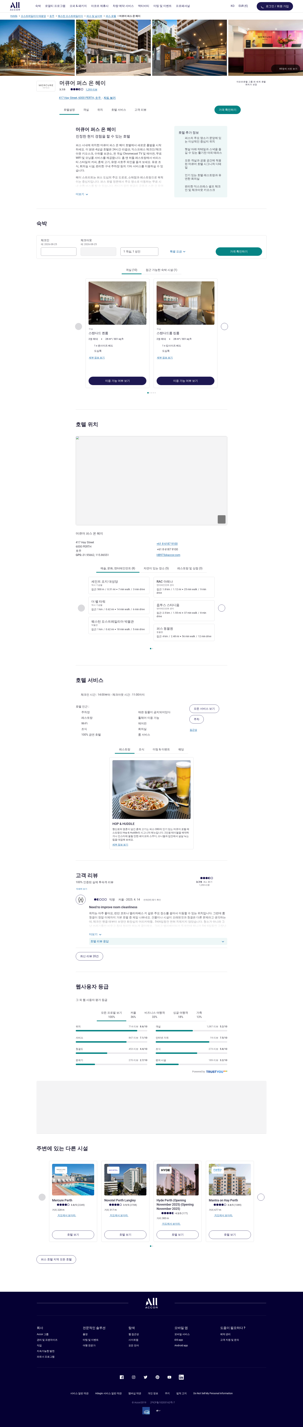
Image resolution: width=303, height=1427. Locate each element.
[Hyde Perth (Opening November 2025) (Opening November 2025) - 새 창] (178, 1179)
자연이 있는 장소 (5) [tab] (156, 568)
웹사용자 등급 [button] (92, 986)
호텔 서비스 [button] (89, 680)
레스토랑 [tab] (124, 749)
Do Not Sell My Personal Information (213, 1393)
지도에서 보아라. (66, 1215)
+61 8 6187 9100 (167, 543)
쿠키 (167, 1393)
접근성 (193, 729)
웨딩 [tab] (181, 749)
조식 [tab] (141, 749)
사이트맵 (133, 1339)
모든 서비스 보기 (204, 708)
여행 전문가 (89, 1345)
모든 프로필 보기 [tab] (111, 1015)
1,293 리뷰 (91, 89)
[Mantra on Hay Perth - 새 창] (230, 1179)
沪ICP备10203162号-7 (162, 1402)
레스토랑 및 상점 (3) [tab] (190, 568)
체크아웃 (89, 242)
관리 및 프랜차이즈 (47, 1339)
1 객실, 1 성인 (131, 251)
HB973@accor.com (168, 555)
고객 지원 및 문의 (229, 1339)
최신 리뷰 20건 (89, 956)
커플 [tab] (133, 1015)
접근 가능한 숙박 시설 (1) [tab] (161, 270)
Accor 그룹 (43, 1334)
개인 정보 (153, 1393)
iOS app (178, 1339)
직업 (39, 1345)
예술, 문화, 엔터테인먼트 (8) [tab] (117, 568)
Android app (181, 1345)
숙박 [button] (41, 223)
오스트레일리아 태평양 (33, 16)
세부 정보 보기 (120, 844)
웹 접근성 (134, 1334)
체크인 (49, 242)
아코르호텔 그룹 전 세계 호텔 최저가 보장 (251, 83)
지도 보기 (110, 97)
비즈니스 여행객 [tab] (154, 1015)
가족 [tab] (199, 1015)
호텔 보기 (73, 1234)
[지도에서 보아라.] (151, 480)
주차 (196, 719)
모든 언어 (134, 1345)
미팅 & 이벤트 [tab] (161, 749)
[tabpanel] (151, 336)
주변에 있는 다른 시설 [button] (62, 1148)
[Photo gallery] (151, 48)
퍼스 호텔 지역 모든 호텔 (56, 1259)
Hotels (13, 16)
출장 (85, 1334)
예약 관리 (225, 1334)
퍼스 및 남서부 (94, 16)
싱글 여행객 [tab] (180, 1015)
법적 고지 (181, 1393)
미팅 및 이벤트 (91, 1339)
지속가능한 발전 (46, 1351)
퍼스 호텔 (111, 16)
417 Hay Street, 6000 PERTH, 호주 (80, 97)
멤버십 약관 (134, 1393)
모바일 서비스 (182, 1334)
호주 (51, 16)
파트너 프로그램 (46, 1356)
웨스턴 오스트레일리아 (70, 16)
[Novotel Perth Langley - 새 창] (125, 1179)
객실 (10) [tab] (131, 270)
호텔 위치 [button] (87, 424)
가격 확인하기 (227, 109)
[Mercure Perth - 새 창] (73, 1179)
